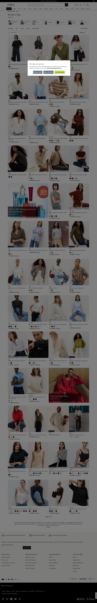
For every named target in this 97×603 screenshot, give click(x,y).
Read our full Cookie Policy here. (54, 68)
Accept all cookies (59, 72)
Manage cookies (38, 72)
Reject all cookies (48, 72)
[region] (49, 68)
